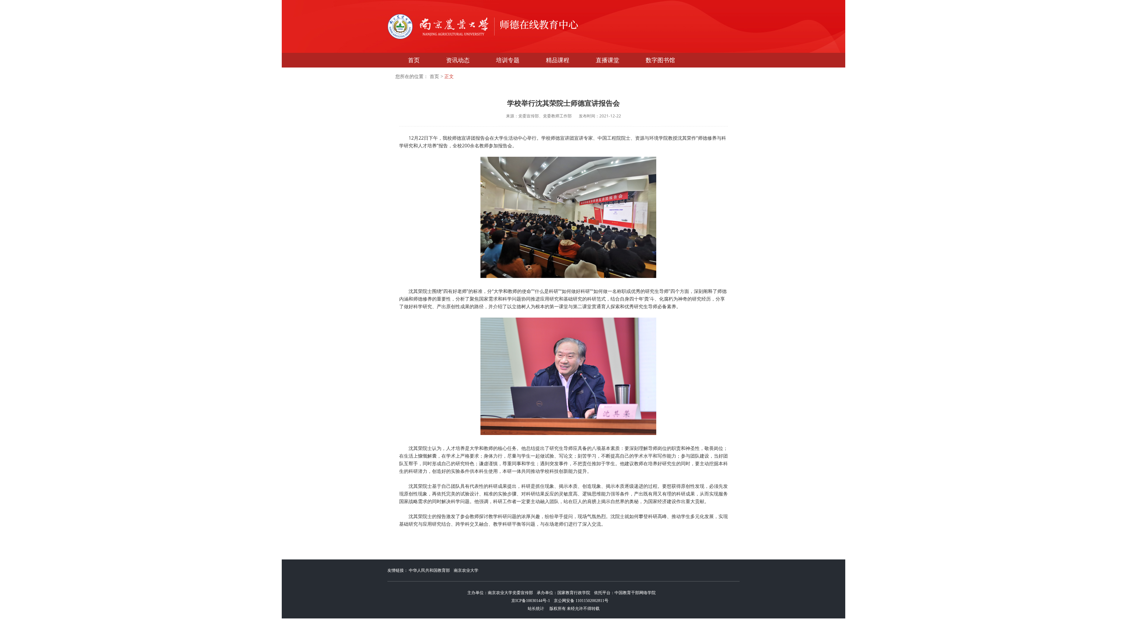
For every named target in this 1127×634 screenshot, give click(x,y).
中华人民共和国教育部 (429, 570)
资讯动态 (458, 60)
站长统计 (536, 608)
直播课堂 (607, 60)
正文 (449, 76)
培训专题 (507, 60)
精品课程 (557, 60)
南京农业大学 (466, 570)
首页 (414, 60)
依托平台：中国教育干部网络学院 (625, 593)
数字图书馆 (660, 60)
